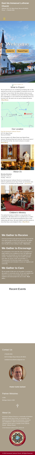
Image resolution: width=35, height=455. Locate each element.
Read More (28, 183)
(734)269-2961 (11, 10)
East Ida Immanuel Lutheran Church (10, 131)
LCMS (4, 397)
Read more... (27, 243)
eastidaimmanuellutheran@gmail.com (15, 359)
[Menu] (4, 19)
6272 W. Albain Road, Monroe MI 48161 (17, 8)
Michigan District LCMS (8, 400)
